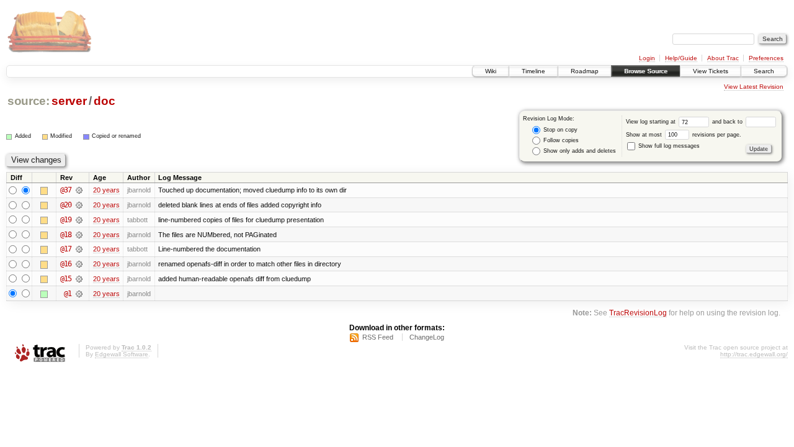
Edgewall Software (121, 354)
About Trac (723, 58)
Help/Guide (681, 58)
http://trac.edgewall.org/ (754, 354)
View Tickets (710, 71)
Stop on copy (560, 130)
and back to (728, 122)
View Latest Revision (753, 86)
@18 (65, 234)
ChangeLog (426, 337)
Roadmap (585, 71)
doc (104, 100)
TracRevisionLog (638, 313)
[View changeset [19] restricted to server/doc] (79, 219)
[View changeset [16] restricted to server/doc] (79, 264)
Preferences (766, 58)
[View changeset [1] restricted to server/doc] (79, 293)
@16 (65, 264)
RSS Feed (377, 337)
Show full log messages (668, 146)
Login (647, 58)
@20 (65, 205)
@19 (65, 219)
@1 (67, 293)
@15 (65, 278)
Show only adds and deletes (579, 151)
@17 (65, 249)
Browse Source (645, 71)
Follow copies (560, 140)
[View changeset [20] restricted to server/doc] (79, 205)
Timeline (533, 71)
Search (764, 71)
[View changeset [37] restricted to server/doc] (79, 190)
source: (28, 100)
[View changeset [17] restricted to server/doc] (79, 249)
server (68, 100)
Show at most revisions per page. (683, 135)
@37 (65, 190)
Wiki (490, 71)
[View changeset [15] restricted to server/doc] (79, 278)
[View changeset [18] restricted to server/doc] (79, 234)
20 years (106, 190)
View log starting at (651, 122)
